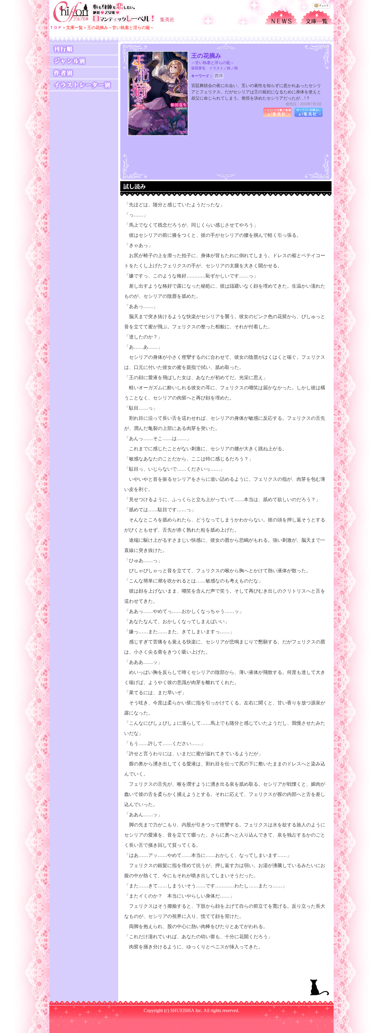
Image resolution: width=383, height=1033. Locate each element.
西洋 (219, 76)
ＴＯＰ (55, 27)
